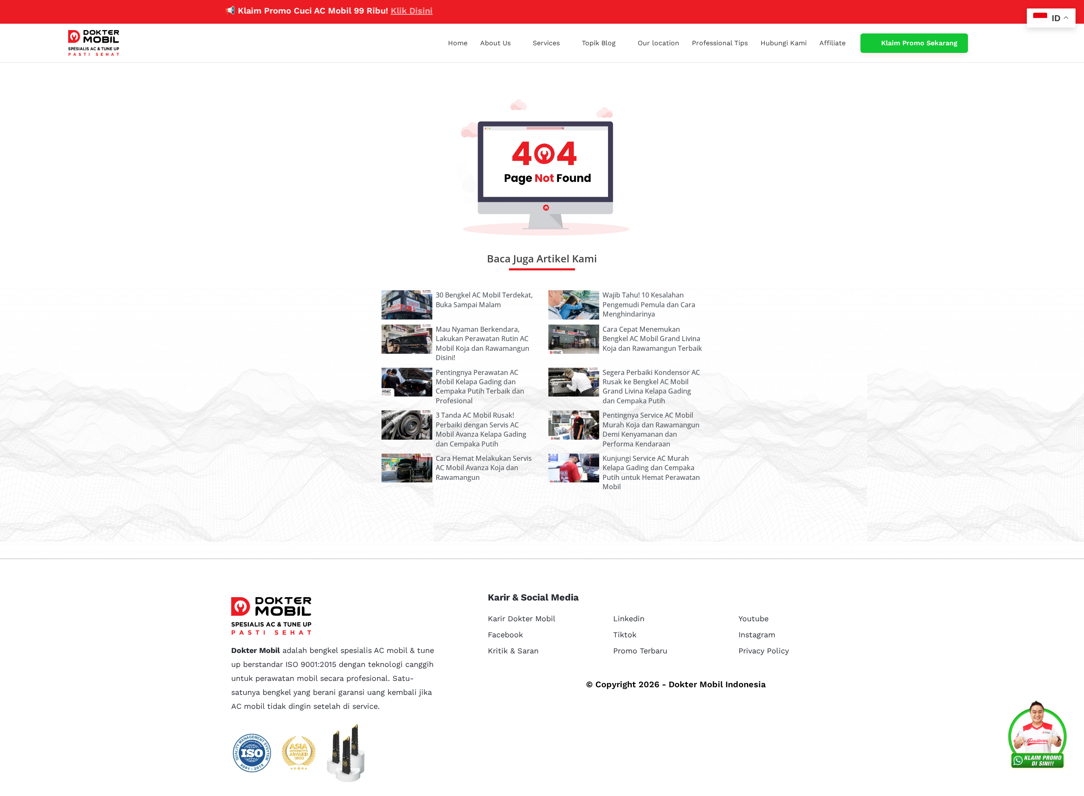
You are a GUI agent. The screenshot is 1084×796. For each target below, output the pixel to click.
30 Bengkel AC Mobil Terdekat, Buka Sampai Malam (484, 299)
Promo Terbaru (640, 650)
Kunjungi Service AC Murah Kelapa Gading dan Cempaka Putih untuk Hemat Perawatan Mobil (651, 472)
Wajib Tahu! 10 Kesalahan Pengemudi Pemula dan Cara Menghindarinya (649, 304)
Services (546, 43)
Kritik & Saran (513, 650)
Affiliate (832, 43)
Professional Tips (720, 43)
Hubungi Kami (783, 43)
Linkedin (628, 618)
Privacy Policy (763, 650)
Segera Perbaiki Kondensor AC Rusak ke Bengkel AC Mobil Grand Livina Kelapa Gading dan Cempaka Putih (651, 386)
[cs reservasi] (1037, 736)
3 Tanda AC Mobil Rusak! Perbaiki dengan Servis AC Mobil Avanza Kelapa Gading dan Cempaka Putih (481, 429)
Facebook (505, 634)
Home (457, 43)
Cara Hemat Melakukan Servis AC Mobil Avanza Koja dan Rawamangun (484, 468)
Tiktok (624, 634)
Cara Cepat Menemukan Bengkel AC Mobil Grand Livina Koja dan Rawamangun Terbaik (652, 339)
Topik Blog (599, 43)
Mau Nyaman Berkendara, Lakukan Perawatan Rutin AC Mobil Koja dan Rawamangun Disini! (482, 343)
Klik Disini (378, 11)
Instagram (756, 634)
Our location (658, 43)
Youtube (753, 618)
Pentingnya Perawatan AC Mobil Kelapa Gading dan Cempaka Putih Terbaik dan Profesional (480, 386)
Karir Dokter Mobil (522, 618)
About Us (495, 43)
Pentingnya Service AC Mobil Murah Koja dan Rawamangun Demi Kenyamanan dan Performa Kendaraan (651, 429)
